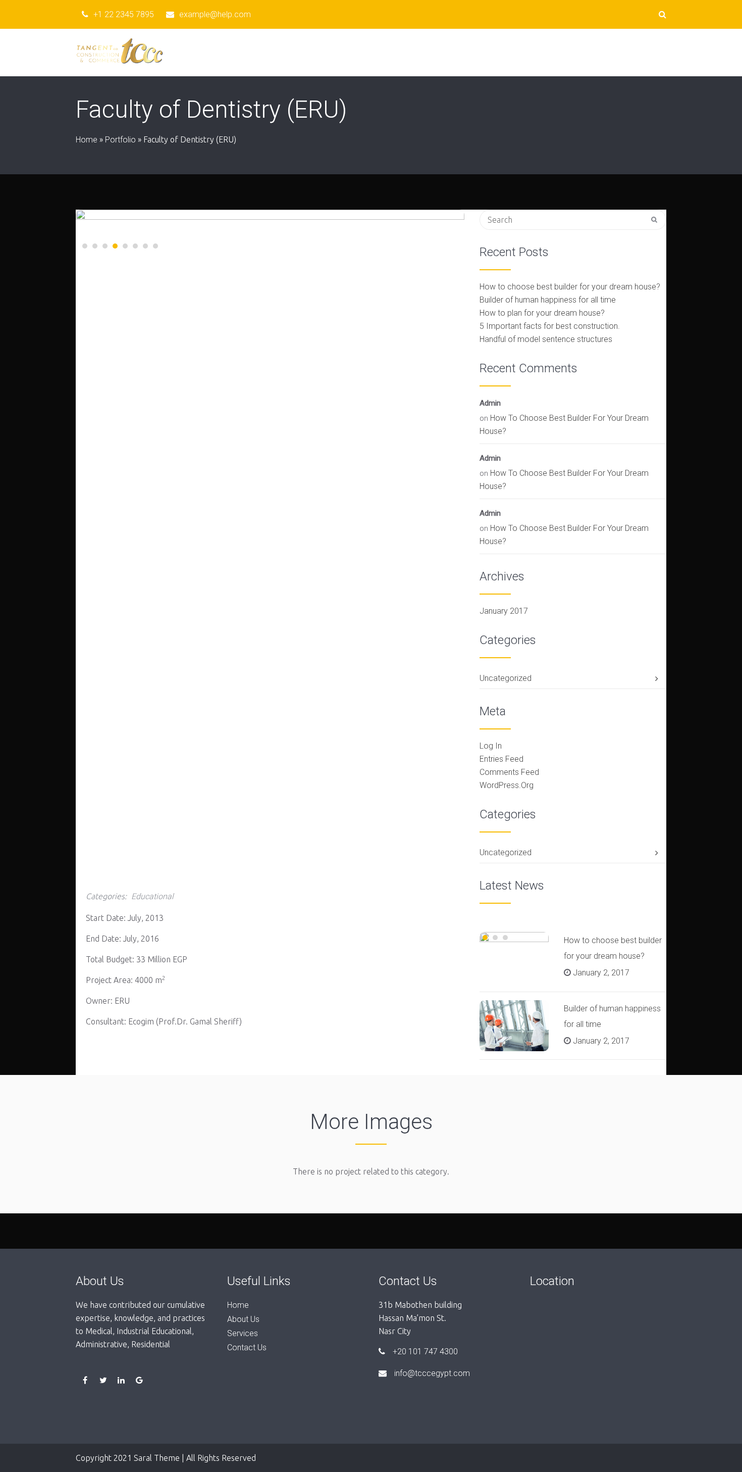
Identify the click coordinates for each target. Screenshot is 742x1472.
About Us (416, 52)
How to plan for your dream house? (542, 313)
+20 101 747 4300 (425, 1351)
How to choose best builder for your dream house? (570, 286)
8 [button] (155, 246)
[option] (270, 297)
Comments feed (509, 772)
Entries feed (501, 759)
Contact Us (641, 52)
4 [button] (115, 246)
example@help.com (215, 14)
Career (583, 52)
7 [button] (145, 246)
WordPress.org (507, 785)
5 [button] (125, 246)
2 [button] (94, 246)
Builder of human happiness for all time (548, 300)
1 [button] (84, 246)
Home (363, 52)
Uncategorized (506, 678)
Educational (152, 896)
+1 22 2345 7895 (123, 14)
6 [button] (135, 246)
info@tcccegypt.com (432, 1373)
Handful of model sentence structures (546, 339)
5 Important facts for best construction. (550, 326)
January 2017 (504, 611)
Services (530, 52)
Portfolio (120, 139)
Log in (491, 746)
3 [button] (105, 246)
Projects (473, 52)
